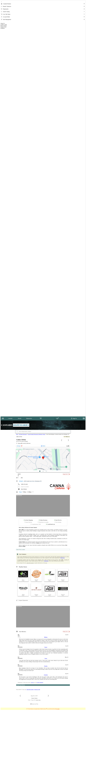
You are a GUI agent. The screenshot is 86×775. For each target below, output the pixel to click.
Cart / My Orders (6, 14)
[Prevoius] (20, 696)
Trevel (45, 647)
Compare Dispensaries (23, 600)
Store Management (7, 19)
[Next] (48, 696)
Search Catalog (6, 11)
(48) (19, 476)
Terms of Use (3, 27)
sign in (32, 682)
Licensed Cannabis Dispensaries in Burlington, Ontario (36, 434)
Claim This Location (20, 549)
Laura (46, 658)
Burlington (63, 557)
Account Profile (6, 16)
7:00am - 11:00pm (25, 492)
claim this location (30, 562)
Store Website (24, 489)
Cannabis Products (7, 3)
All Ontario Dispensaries (23, 434)
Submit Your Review (20, 685)
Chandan (46, 674)
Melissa (45, 637)
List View (20, 436)
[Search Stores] (41, 418)
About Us (3, 23)
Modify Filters (38, 700)
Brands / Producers (7, 6)
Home (17, 434)
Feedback (3, 28)
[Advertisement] (43, 505)
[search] (17, 431)
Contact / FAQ (4, 24)
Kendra (45, 666)
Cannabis (10, 418)
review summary (40, 682)
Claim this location (30, 689)
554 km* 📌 (19, 446)
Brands (19, 418)
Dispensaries (5, 9)
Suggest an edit (37, 689)
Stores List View (35, 704)
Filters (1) (67, 436)
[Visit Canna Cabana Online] (60, 489)
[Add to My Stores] (18, 451)
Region (20, 443)
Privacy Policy (4, 25)
